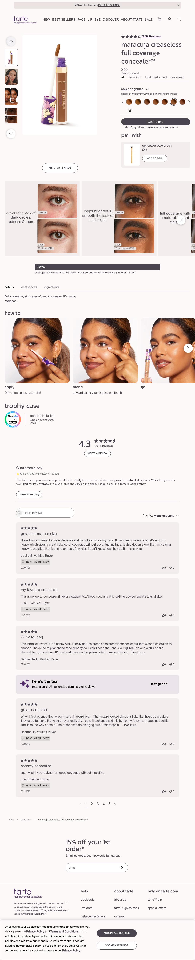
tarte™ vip (155, 900)
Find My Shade (60, 168)
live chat (86, 908)
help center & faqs (93, 916)
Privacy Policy (35, 931)
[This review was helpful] (163, 568)
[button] (81, 20)
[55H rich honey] (182, 102)
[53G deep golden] (138, 102)
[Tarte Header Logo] (25, 20)
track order (88, 900)
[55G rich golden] (173, 102)
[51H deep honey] (129, 102)
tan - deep (177, 77)
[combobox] (161, 516)
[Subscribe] (121, 868)
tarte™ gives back (126, 908)
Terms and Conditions (64, 931)
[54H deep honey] (165, 102)
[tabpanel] (97, 298)
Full (129, 111)
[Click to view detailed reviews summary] (29, 494)
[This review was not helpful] (171, 568)
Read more (136, 549)
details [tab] (9, 287)
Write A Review (97, 453)
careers (119, 916)
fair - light (134, 77)
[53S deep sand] (156, 102)
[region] (97, 940)
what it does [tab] (29, 287)
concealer (26, 820)
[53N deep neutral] (147, 102)
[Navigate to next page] (115, 804)
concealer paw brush (157, 145)
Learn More (40, 914)
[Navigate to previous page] (80, 804)
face (11, 820)
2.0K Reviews (151, 36)
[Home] (28, 893)
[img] (123, 36)
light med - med (156, 77)
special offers (157, 908)
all (123, 77)
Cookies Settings (116, 945)
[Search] (179, 20)
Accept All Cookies (117, 933)
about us (120, 900)
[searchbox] (47, 513)
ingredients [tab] (51, 287)
